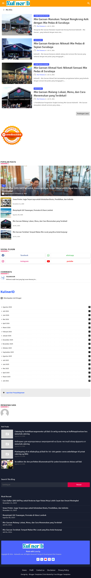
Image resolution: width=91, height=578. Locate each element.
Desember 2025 (46, 340)
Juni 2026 (46, 315)
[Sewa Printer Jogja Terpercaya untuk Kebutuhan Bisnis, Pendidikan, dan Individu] (6, 202)
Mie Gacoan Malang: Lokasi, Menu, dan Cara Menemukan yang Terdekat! (59, 93)
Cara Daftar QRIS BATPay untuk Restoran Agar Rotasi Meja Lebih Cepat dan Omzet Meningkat (41, 501)
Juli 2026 (46, 311)
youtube (70, 261)
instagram (24, 261)
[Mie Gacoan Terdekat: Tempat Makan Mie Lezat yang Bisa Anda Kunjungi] (6, 235)
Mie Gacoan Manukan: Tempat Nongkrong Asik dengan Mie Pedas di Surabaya (61, 21)
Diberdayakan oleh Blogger (12, 298)
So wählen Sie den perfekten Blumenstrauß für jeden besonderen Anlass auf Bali (48, 462)
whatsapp (70, 255)
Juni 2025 (46, 364)
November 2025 (46, 344)
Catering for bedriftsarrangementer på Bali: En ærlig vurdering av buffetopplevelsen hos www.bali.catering (51, 432)
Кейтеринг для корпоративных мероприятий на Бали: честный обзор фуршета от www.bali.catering (50, 442)
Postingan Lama (83, 114)
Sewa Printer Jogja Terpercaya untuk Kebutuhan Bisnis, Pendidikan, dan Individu (43, 199)
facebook (24, 255)
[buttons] (37, 559)
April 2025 (46, 373)
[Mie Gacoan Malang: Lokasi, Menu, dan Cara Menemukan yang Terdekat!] (6, 224)
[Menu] (3, 3)
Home (24, 570)
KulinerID (8, 292)
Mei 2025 (46, 369)
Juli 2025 (46, 360)
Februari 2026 (46, 332)
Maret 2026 (46, 328)
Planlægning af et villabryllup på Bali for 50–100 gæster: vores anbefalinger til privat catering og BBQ (50, 452)
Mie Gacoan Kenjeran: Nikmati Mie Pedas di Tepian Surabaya (59, 45)
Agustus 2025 (46, 356)
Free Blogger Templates (62, 574)
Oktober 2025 (46, 348)
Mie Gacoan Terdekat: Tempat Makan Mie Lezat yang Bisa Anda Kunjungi (40, 232)
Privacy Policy (63, 570)
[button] (88, 3)
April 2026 (46, 323)
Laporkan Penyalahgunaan (15, 393)
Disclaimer (51, 570)
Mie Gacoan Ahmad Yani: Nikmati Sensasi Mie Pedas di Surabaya (60, 69)
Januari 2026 (46, 336)
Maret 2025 (46, 377)
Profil (31, 570)
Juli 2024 (46, 381)
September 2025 (46, 352)
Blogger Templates (35, 574)
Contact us (40, 570)
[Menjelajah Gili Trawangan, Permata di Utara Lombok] (6, 213)
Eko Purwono (15, 410)
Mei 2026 (46, 319)
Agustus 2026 (46, 307)
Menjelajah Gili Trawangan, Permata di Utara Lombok (33, 210)
